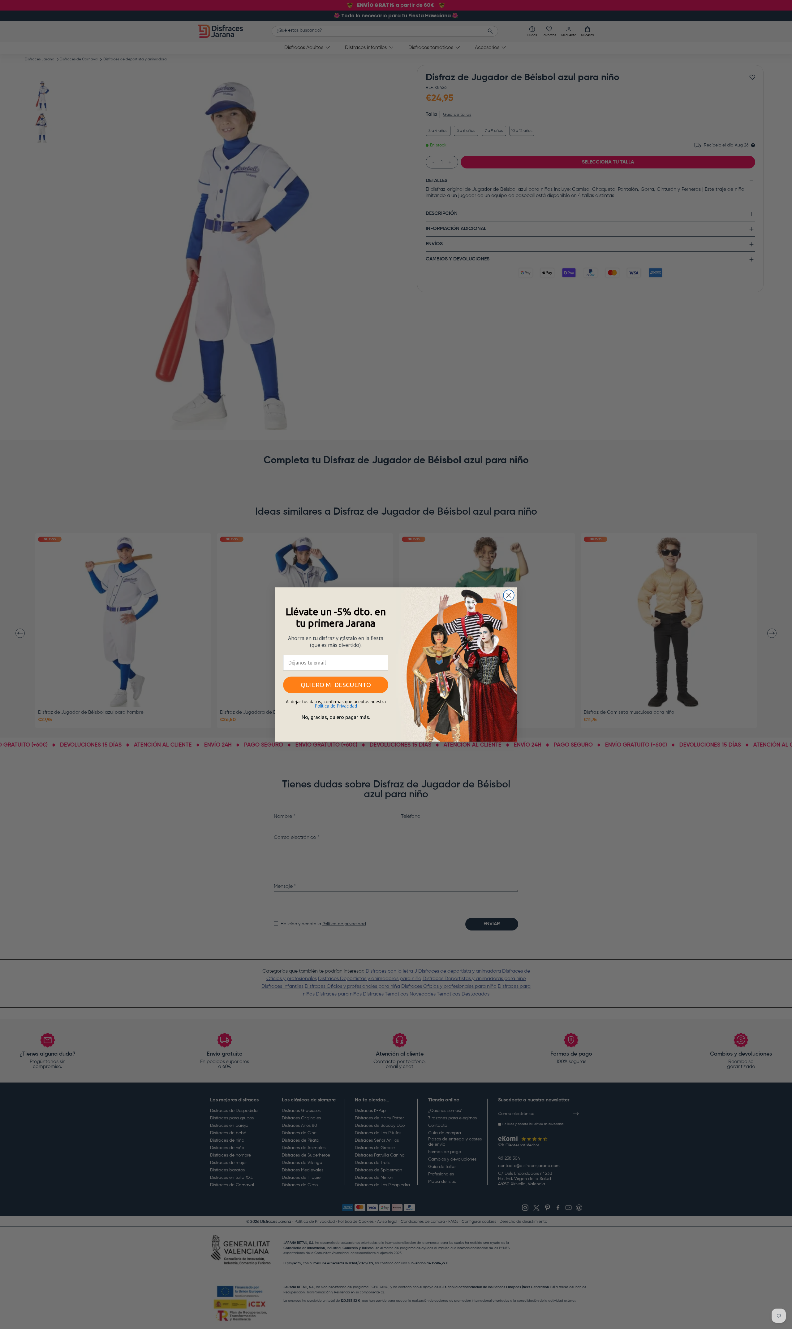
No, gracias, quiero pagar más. (336, 717)
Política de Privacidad (336, 706)
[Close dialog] (508, 595)
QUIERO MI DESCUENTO (336, 684)
